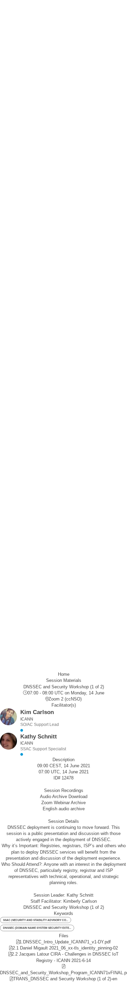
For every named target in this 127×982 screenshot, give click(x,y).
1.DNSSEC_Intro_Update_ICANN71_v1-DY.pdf (65, 941)
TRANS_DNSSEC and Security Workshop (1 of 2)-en (65, 978)
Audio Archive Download (63, 796)
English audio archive (64, 808)
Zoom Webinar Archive (63, 802)
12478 (67, 777)
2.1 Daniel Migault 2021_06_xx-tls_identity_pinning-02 (65, 947)
